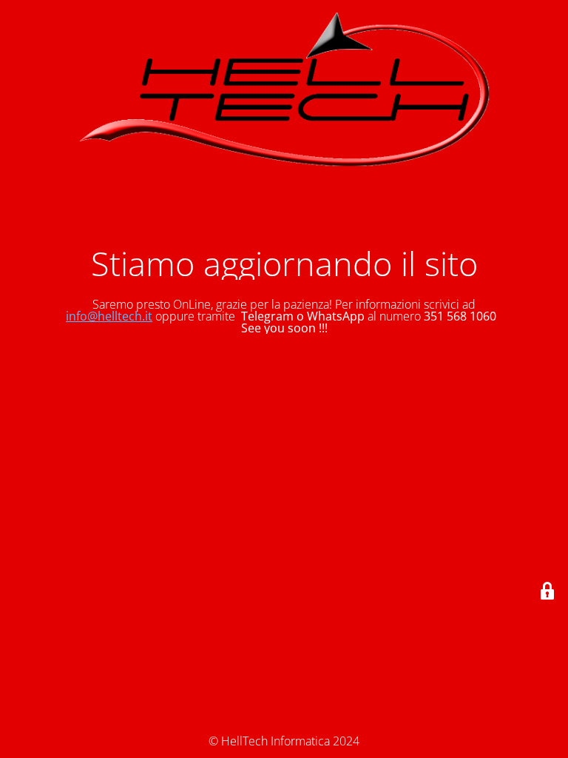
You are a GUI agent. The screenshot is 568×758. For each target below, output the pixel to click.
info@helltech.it (109, 316)
